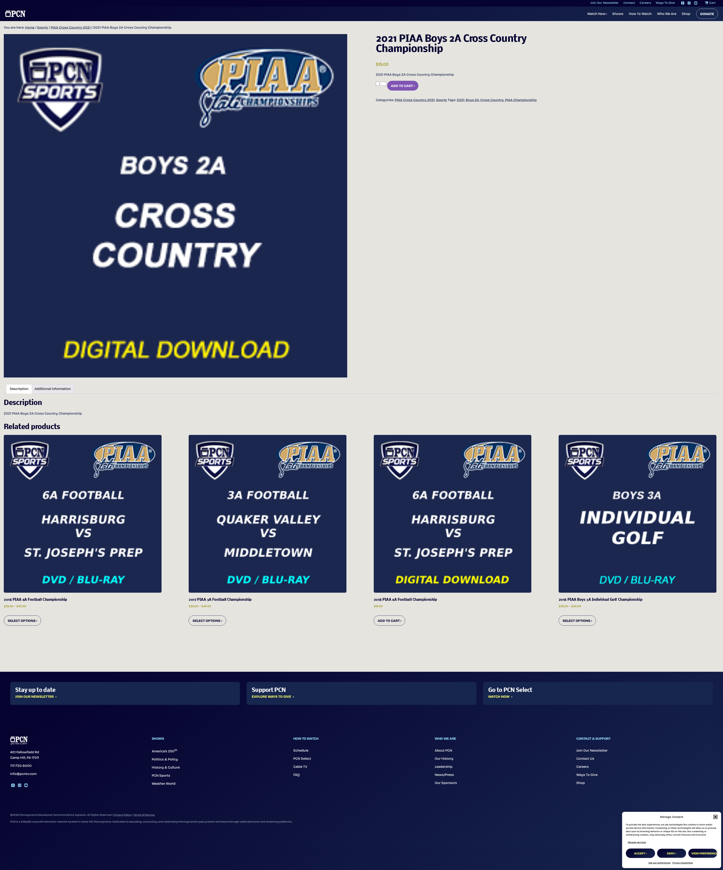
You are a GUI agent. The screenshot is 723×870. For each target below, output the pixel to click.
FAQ (296, 775)
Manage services (637, 842)
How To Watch (640, 14)
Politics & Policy (165, 759)
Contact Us (585, 758)
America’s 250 (164, 750)
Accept (639, 853)
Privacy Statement (682, 863)
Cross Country (492, 100)
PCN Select (302, 758)
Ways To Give (587, 775)
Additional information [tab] (52, 389)
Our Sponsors (446, 783)
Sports (42, 27)
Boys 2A (472, 100)
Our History (444, 758)
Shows (617, 14)
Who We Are (666, 14)
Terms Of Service (144, 815)
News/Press (444, 775)
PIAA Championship (521, 100)
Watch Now (597, 14)
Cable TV (300, 767)
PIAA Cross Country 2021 (71, 27)
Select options (22, 621)
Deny (671, 853)
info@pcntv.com (23, 774)
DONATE (707, 14)
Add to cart (402, 86)
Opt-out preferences (659, 863)
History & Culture (166, 767)
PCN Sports (161, 775)
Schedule (300, 750)
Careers (582, 767)
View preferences (704, 853)
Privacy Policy (122, 815)
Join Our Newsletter (34, 697)
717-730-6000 (21, 766)
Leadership (443, 767)
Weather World (163, 784)
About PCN (443, 750)
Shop (686, 14)
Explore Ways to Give (271, 697)
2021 (460, 100)
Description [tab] (19, 389)
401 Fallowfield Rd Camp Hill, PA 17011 (24, 755)
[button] (715, 817)
